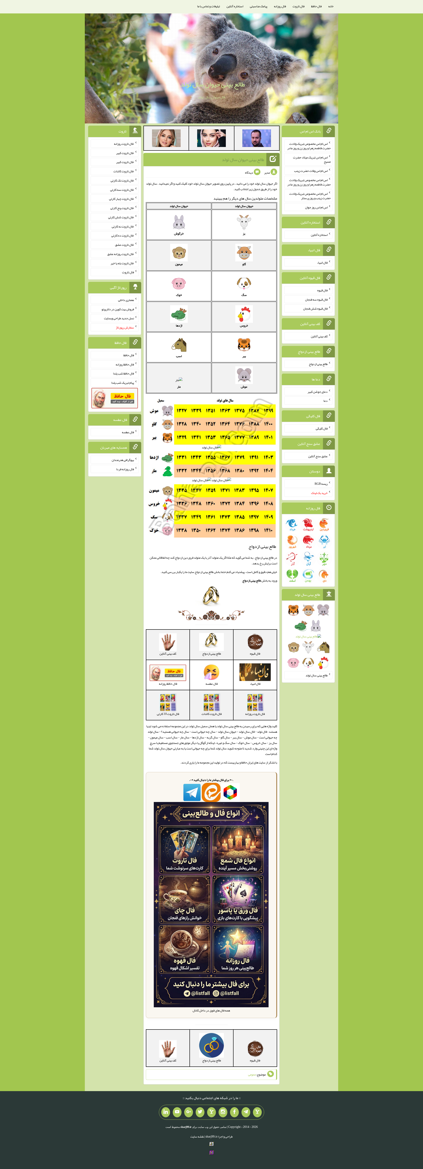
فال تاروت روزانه (124, 144)
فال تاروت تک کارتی (122, 180)
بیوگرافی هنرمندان (123, 460)
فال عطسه (128, 432)
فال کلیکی (322, 428)
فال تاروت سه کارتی (122, 189)
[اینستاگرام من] (223, 1112)
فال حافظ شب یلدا (123, 373)
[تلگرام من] (245, 1112)
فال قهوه (322, 290)
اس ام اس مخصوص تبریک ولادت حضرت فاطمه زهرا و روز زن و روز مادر (309, 146)
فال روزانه (280, 6)
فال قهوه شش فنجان (315, 308)
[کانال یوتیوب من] (177, 1112)
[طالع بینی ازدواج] (211, 599)
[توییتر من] (200, 1112)
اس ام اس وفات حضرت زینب (311, 171)
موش (244, 387)
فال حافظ (316, 6)
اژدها (179, 325)
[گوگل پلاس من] (188, 1112)
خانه (331, 6)
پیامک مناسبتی (258, 6)
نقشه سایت (197, 1136)
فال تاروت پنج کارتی (122, 208)
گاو (244, 264)
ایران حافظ (247, 762)
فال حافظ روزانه (125, 364)
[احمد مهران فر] (256, 139)
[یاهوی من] (257, 1112)
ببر (244, 356)
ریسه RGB (321, 484)
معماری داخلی (126, 300)
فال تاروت (298, 6)
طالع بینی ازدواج (318, 364)
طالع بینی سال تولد (317, 675)
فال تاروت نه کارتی (123, 226)
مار (179, 387)
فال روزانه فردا (125, 469)
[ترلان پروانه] (211, 139)
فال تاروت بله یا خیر (122, 263)
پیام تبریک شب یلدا (122, 383)
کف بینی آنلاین (319, 336)
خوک (179, 295)
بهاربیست (233, 762)
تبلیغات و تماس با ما (208, 6)
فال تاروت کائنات (123, 171)
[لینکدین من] (165, 1112)
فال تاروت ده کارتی (122, 235)
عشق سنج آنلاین (318, 456)
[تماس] (211, 1112)
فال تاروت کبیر (125, 153)
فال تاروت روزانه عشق (120, 254)
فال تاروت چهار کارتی (121, 199)
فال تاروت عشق (124, 245)
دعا (325, 401)
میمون (179, 264)
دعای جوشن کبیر (318, 391)
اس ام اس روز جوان (316, 207)
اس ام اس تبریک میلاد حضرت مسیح (312, 159)
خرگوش (179, 233)
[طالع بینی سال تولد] (308, 638)
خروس (244, 325)
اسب (179, 356)
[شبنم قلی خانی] (166, 139)
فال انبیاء (322, 262)
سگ (244, 295)
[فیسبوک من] (234, 1112)
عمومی (252, 1074)
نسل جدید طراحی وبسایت (119, 318)
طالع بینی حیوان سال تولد (212, 84)
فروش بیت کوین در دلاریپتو (118, 309)
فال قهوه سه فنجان (316, 299)
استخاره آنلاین (234, 6)
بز (244, 233)
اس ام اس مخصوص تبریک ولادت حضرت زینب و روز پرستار (310, 196)
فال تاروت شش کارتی (121, 217)
